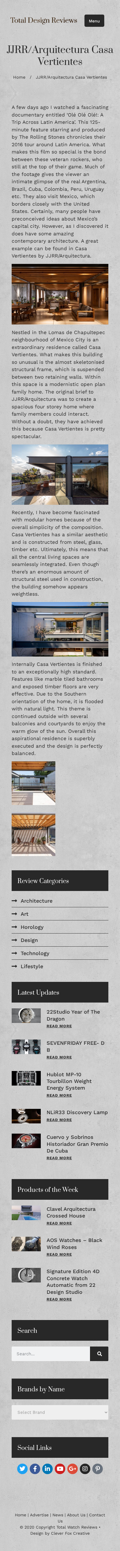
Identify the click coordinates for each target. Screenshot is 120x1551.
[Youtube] (60, 1469)
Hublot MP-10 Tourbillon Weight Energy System (69, 1081)
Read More (59, 1026)
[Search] (99, 1354)
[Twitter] (22, 1469)
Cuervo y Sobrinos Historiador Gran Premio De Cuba (77, 1144)
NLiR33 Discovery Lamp (77, 1112)
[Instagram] (85, 1469)
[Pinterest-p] (97, 1469)
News (57, 1515)
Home (19, 77)
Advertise (39, 1515)
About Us (76, 1515)
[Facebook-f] (35, 1469)
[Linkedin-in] (47, 1469)
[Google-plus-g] (72, 1469)
